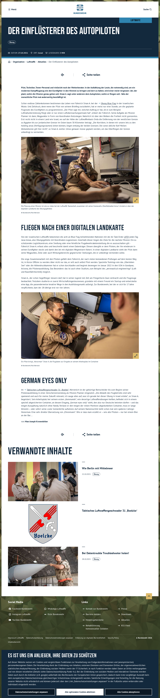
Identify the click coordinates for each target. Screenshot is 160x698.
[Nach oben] (149, 596)
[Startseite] (9, 62)
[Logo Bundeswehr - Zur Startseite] (80, 9)
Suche (146, 9)
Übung (11, 42)
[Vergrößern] (136, 200)
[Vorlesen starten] (62, 75)
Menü (13, 9)
